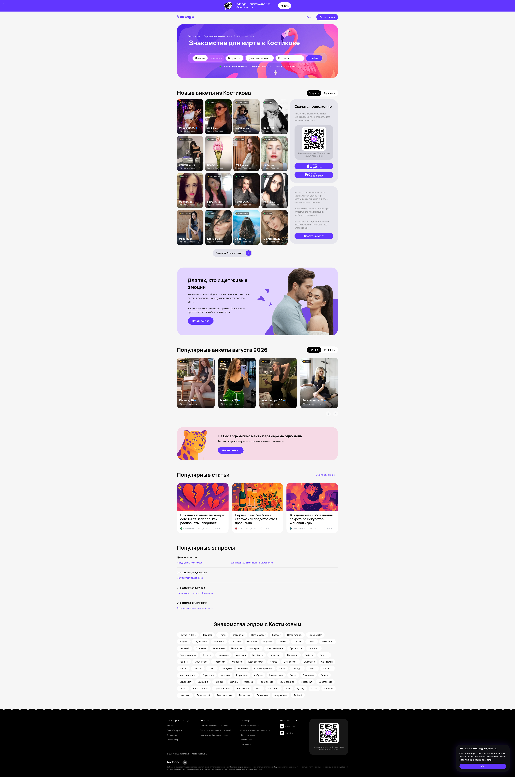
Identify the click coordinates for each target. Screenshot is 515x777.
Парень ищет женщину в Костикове (195, 592)
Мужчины (216, 58)
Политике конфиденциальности (475, 759)
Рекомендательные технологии (250, 769)
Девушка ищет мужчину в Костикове (195, 608)
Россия (237, 36)
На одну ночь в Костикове (189, 562)
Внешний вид (246, 739)
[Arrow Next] (335, 413)
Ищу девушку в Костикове (190, 577)
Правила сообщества (250, 725)
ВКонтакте (290, 726)
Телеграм (289, 733)
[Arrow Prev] (328, 413)
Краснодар (172, 735)
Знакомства (194, 36)
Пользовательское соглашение (214, 725)
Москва (170, 725)
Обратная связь (247, 735)
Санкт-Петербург (175, 730)
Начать (284, 5)
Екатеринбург (173, 739)
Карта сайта (245, 744)
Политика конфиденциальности (214, 735)
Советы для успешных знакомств (255, 730)
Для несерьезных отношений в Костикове (252, 562)
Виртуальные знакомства (217, 36)
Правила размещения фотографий (215, 730)
